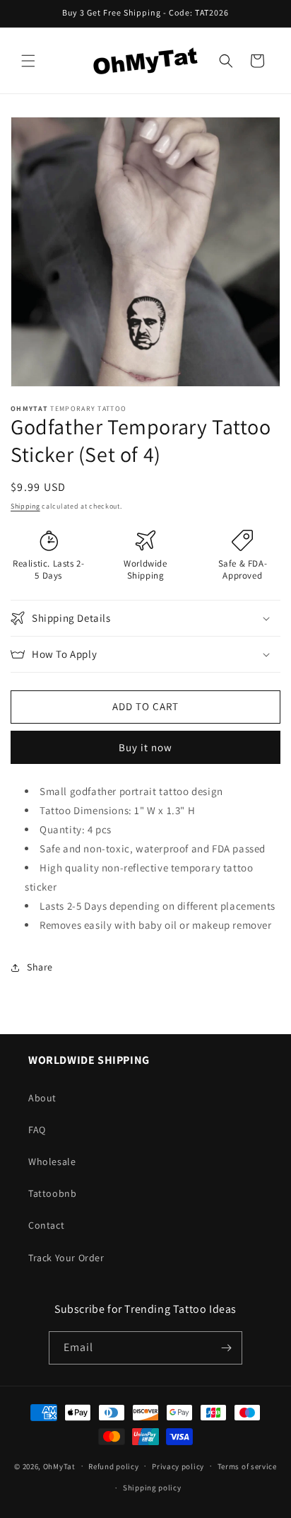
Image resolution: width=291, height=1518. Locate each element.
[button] (28, 60)
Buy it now (145, 747)
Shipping (25, 506)
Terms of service (247, 1466)
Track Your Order (66, 1257)
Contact (46, 1225)
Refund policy (113, 1466)
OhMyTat (59, 1466)
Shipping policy (152, 1488)
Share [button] (40, 967)
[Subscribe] (226, 1348)
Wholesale (52, 1161)
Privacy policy (178, 1466)
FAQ (37, 1129)
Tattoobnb (52, 1193)
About (42, 1097)
